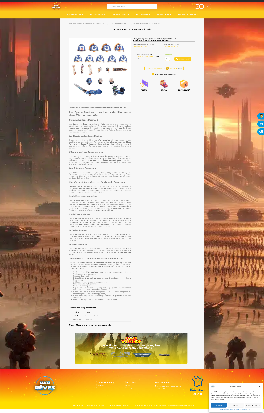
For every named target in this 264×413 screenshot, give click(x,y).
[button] (260, 387)
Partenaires (99, 388)
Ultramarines (126, 24)
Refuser (236, 405)
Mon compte (129, 388)
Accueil (72, 24)
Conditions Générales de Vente (142, 405)
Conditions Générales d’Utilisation (118, 405)
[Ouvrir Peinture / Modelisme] (197, 14)
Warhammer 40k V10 (91, 316)
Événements (100, 385)
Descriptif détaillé (140, 46)
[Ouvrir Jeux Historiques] (105, 14)
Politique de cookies (226, 409)
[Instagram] (198, 394)
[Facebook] (194, 394)
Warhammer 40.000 (99, 24)
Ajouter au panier (183, 59)
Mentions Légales (77, 405)
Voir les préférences (253, 405)
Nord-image (190, 405)
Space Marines (114, 24)
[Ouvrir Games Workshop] (128, 14)
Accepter (219, 405)
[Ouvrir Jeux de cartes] (170, 14)
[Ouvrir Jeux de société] (150, 14)
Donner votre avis (171, 46)
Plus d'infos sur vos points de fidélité (165, 74)
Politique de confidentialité (242, 409)
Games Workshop (83, 24)
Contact (127, 385)
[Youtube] (201, 394)
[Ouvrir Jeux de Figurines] (82, 14)
